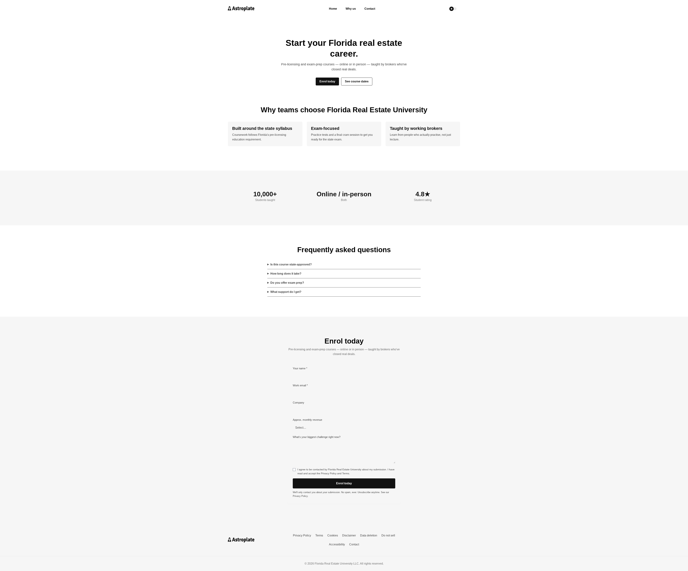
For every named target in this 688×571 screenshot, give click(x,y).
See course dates (357, 81)
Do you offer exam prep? (287, 282)
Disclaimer (349, 535)
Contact (369, 8)
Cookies (332, 535)
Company (298, 402)
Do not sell (388, 535)
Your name (300, 368)
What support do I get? (285, 291)
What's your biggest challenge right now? (316, 437)
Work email (300, 385)
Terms (345, 473)
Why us (351, 8)
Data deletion (368, 535)
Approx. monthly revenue (307, 419)
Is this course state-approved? (291, 264)
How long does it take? (285, 273)
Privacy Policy (328, 473)
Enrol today (327, 81)
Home (333, 8)
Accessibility (337, 544)
